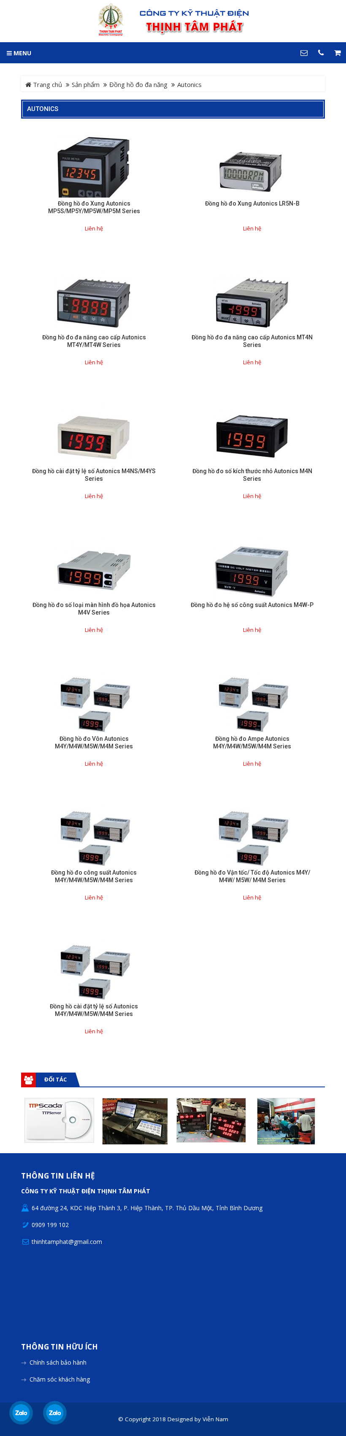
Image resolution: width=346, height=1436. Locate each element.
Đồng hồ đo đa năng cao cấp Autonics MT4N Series (252, 341)
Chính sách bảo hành (58, 1362)
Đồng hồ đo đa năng (138, 84)
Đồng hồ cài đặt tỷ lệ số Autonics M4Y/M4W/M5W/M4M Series (94, 1010)
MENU (21, 53)
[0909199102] (21, 1412)
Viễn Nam (215, 1419)
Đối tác (55, 1079)
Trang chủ (46, 84)
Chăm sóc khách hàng (60, 1379)
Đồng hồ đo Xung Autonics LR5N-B (252, 203)
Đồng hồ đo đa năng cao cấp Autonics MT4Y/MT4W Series (94, 341)
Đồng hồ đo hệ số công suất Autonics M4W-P (252, 604)
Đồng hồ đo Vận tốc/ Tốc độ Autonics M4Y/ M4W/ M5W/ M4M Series (252, 876)
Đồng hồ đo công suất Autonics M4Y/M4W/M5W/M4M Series (94, 876)
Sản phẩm (86, 84)
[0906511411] (55, 1412)
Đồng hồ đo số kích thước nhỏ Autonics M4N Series (252, 475)
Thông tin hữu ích (59, 1347)
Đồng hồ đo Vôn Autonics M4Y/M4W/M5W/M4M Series (94, 742)
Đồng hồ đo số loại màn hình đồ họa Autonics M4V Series (94, 608)
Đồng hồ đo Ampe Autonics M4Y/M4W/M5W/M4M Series (252, 742)
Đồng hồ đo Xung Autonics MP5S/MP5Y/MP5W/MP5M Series (94, 207)
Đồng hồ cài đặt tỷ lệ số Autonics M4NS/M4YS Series (94, 475)
